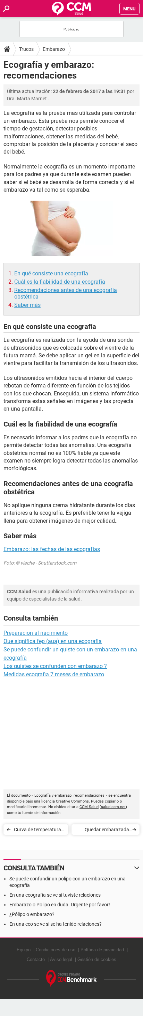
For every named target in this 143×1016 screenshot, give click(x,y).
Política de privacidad (102, 949)
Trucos (26, 49)
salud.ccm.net (113, 807)
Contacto (36, 959)
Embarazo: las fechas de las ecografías (51, 549)
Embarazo (54, 49)
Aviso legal (61, 959)
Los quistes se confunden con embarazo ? (55, 666)
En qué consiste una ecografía (51, 273)
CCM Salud (89, 807)
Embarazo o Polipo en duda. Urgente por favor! (59, 904)
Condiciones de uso (55, 949)
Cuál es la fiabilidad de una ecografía (59, 281)
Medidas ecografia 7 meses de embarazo (53, 674)
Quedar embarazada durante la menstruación (102, 831)
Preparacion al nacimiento (35, 633)
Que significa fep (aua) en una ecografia (52, 641)
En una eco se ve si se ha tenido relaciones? (55, 924)
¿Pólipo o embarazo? (31, 914)
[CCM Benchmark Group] (71, 978)
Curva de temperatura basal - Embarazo (37, 831)
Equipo (24, 949)
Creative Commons (72, 801)
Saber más (27, 305)
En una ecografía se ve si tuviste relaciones (55, 895)
